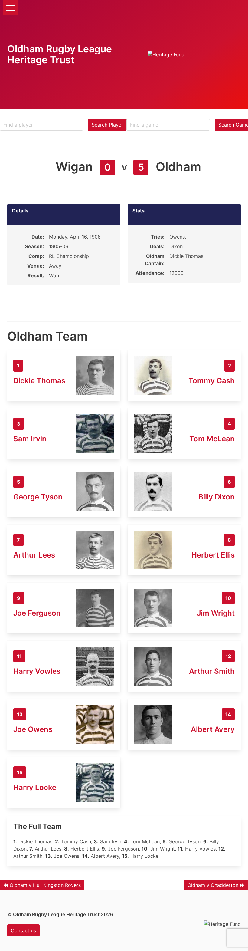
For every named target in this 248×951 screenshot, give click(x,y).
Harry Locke (34, 787)
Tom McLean (212, 438)
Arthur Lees (34, 555)
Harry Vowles (36, 671)
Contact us (23, 930)
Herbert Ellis (213, 555)
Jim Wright (216, 613)
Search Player (107, 125)
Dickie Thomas (39, 380)
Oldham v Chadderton (213, 885)
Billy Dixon (216, 496)
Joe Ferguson (37, 613)
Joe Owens (32, 729)
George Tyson (38, 496)
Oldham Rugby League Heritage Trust (59, 54)
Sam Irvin (30, 438)
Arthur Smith (212, 671)
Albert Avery (213, 729)
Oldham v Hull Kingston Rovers (45, 885)
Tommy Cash (211, 380)
